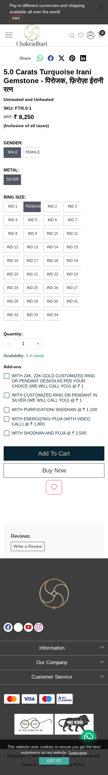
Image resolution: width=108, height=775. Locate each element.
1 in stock (35, 355)
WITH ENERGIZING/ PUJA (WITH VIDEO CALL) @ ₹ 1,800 (51, 421)
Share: (26, 58)
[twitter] (61, 58)
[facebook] (50, 58)
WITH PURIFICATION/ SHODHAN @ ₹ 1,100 (54, 409)
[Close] (101, 7)
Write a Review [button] (28, 546)
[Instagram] (38, 627)
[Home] (37, 39)
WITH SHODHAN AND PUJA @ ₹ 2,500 (49, 433)
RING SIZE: (15, 197)
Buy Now (54, 470)
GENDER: (13, 142)
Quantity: (13, 333)
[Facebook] (8, 627)
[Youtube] (28, 627)
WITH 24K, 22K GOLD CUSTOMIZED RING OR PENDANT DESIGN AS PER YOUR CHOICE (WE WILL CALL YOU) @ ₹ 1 (53, 380)
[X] (18, 627)
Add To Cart (54, 453)
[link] (72, 35)
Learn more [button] (78, 752)
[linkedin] (83, 58)
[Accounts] (90, 35)
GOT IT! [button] (54, 761)
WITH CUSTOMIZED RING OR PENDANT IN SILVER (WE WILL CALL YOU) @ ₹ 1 (54, 398)
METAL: (12, 170)
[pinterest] (72, 58)
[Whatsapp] (39, 58)
